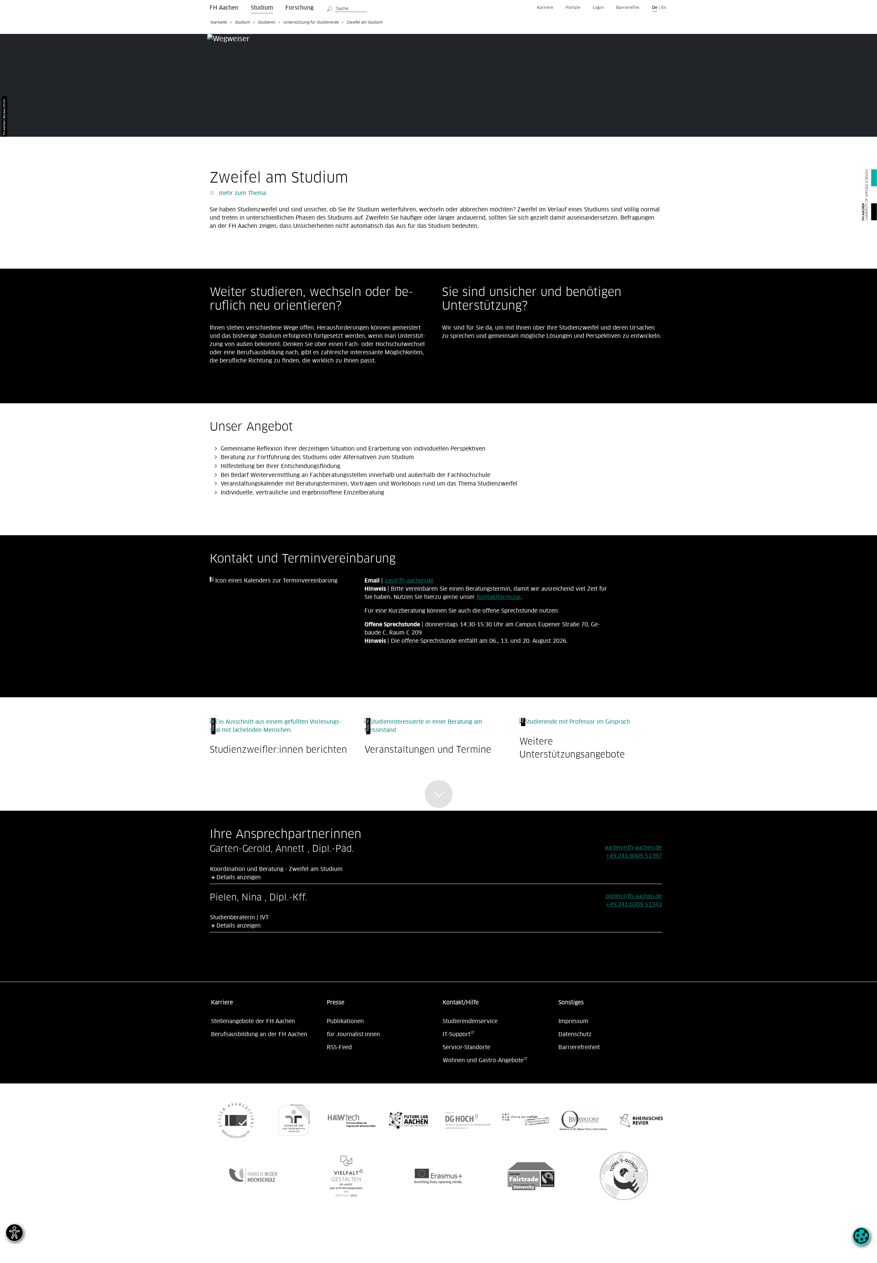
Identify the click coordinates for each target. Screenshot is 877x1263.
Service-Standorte (466, 1047)
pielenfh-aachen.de (634, 896)
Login (598, 7)
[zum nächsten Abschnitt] (439, 794)
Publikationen (345, 1021)
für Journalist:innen (353, 1034)
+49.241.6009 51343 (634, 904)
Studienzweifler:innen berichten (278, 749)
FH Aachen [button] (224, 8)
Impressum (573, 1021)
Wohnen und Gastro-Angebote (483, 1060)
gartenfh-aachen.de (633, 847)
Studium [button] (262, 8)
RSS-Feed (339, 1047)
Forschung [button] (299, 8)
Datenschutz (575, 1034)
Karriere (545, 7)
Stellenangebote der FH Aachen (253, 1021)
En (663, 7)
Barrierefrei (628, 7)
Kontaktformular (499, 597)
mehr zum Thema (241, 193)
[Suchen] (330, 8)
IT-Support (456, 1034)
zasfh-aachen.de (409, 581)
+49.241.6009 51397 (634, 856)
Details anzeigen (239, 877)
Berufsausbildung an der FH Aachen (259, 1034)
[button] (861, 1240)
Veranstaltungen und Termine (428, 749)
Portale (573, 7)
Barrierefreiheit (579, 1047)
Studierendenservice (470, 1021)
